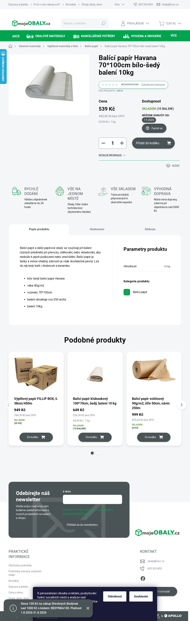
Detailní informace (110, 155)
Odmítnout (115, 596)
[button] (92, 453)
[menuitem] (15, 36)
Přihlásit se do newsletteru (82, 524)
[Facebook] (143, 578)
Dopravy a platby (18, 4)
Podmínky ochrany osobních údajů (25, 573)
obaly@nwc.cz (156, 561)
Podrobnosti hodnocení (153, 84)
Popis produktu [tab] (39, 229)
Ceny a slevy (16, 592)
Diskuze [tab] (150, 229)
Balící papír (140, 292)
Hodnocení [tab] (97, 229)
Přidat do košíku (147, 143)
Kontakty (71, 4)
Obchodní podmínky (20, 565)
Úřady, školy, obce (92, 4)
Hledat (103, 23)
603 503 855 (155, 568)
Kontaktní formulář (159, 591)
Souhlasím (141, 596)
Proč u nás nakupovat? (47, 4)
